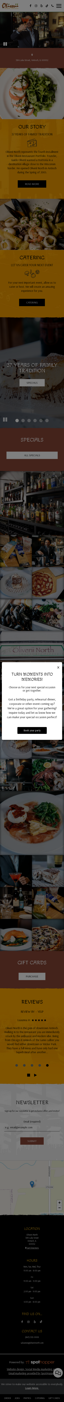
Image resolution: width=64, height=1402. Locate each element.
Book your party (32, 730)
